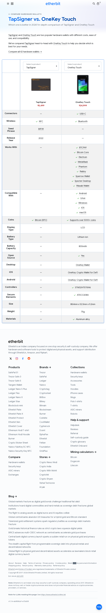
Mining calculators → (83, 452)
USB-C (83, 114)
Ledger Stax (14, 401)
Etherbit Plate (14, 409)
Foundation (44, 447)
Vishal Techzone (47, 483)
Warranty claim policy (43, 566)
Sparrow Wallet (83, 176)
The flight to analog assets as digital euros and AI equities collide (38, 513)
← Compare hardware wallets (25, 14)
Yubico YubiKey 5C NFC (19, 447)
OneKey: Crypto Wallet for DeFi (83, 272)
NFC (41, 121)
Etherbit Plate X (15, 414)
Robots (73, 414)
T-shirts (74, 405)
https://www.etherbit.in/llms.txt (53, 595)
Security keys (14, 466)
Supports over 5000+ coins (83, 220)
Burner (11, 438)
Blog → (12, 496)
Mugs (73, 397)
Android (83, 193)
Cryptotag (44, 389)
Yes (82, 255)
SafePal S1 (13, 372)
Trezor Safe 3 (14, 376)
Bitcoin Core (83, 152)
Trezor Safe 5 (14, 381)
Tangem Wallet (15, 385)
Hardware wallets (16, 462)
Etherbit (43, 438)
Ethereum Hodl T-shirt (18, 430)
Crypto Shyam (46, 479)
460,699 (20, 576)
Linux (82, 198)
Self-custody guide (79, 437)
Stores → (45, 457)
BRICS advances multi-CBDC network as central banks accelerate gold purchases (47, 532)
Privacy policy (48, 563)
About (11, 563)
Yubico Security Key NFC (20, 451)
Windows (82, 203)
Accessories (76, 381)
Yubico (42, 385)
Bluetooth (83, 121)
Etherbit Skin (14, 422)
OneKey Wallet (83, 265)
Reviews (74, 429)
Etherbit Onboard (78, 446)
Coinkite (43, 418)
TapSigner (13, 35)
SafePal (43, 376)
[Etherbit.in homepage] (53, 3)
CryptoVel (44, 474)
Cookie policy (61, 563)
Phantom (83, 166)
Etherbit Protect (16, 418)
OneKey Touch (29, 35)
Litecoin (74, 465)
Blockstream (45, 409)
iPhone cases (76, 393)
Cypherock (44, 426)
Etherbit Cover (15, 426)
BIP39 (41, 129)
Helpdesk (74, 425)
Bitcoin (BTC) (41, 220)
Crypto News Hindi (48, 462)
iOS (82, 207)
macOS (82, 212)
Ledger (42, 381)
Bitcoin (73, 457)
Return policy (27, 566)
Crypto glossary (78, 441)
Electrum (83, 157)
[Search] (93, 3)
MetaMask (83, 162)
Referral (74, 433)
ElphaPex (43, 434)
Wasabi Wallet (82, 186)
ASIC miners (14, 470)
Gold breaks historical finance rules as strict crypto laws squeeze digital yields (45, 528)
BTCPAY (83, 147)
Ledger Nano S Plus (17, 389)
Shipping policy (14, 566)
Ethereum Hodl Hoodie (19, 434)
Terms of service (35, 563)
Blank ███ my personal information (82, 563)
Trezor (42, 372)
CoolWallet (44, 422)
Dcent (42, 430)
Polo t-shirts (76, 401)
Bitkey (42, 401)
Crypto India (45, 466)
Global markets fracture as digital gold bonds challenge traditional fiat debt (44, 501)
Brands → (45, 367)
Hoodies (74, 389)
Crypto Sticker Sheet (18, 442)
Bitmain (42, 405)
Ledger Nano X (15, 397)
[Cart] (98, 3)
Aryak (42, 487)
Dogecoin (75, 461)
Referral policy (59, 566)
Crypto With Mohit (48, 470)
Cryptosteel (45, 393)
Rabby (83, 171)
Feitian (42, 442)
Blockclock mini (15, 405)
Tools (72, 385)
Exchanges (13, 474)
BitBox (42, 397)
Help (25, 563)
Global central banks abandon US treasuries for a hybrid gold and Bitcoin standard (47, 517)
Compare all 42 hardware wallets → (25, 51)
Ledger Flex (14, 393)
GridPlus (43, 451)
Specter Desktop (83, 181)
